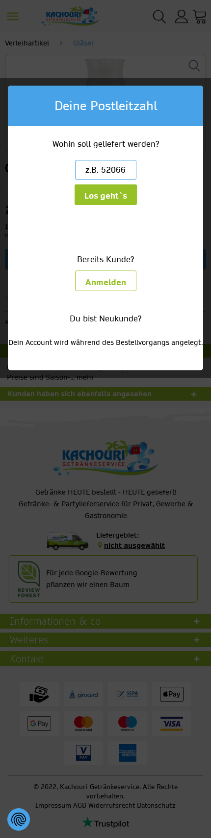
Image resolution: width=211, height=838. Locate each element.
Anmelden (105, 282)
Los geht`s (105, 196)
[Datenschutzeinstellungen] (18, 819)
